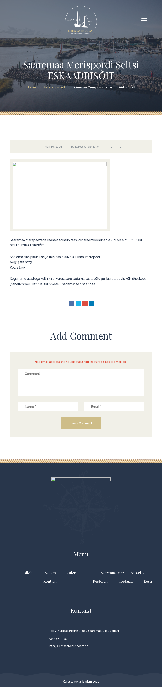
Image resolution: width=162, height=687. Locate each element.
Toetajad (126, 581)
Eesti (148, 581)
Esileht (28, 573)
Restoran (100, 581)
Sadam (50, 573)
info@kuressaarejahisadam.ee (68, 646)
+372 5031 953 (58, 638)
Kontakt (50, 581)
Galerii (72, 573)
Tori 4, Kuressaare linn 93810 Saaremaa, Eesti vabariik (84, 630)
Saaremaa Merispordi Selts (122, 573)
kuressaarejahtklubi (87, 146)
